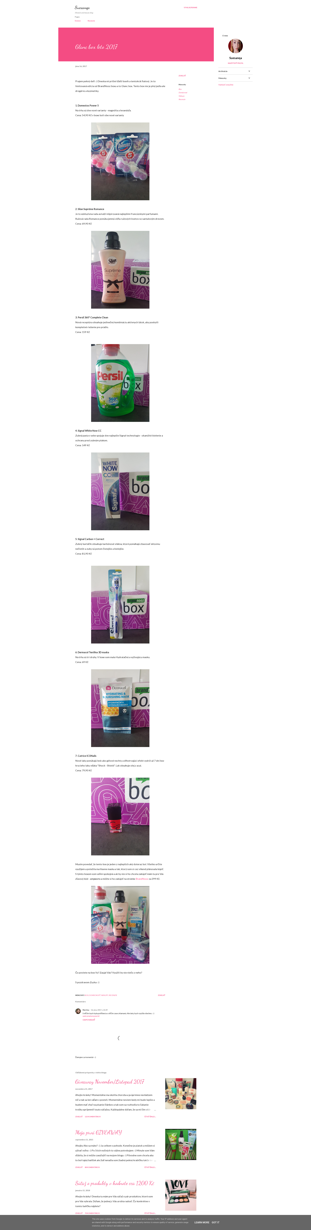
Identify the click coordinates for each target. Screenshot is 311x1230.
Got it (216, 1222)
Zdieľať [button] (182, 76)
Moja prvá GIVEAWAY (98, 1132)
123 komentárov (93, 1117)
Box (180, 89)
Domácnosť (183, 92)
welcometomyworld (91, 1016)
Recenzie (91, 21)
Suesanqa (82, 7)
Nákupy (181, 96)
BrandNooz (142, 878)
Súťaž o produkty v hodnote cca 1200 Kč (114, 1183)
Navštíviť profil (235, 63)
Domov (78, 21)
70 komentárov (92, 1213)
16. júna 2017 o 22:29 (99, 1010)
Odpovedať (89, 1020)
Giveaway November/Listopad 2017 (109, 1081)
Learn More (201, 1222)
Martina (86, 1010)
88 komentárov (92, 1167)
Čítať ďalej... (150, 1117)
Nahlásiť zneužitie (225, 84)
